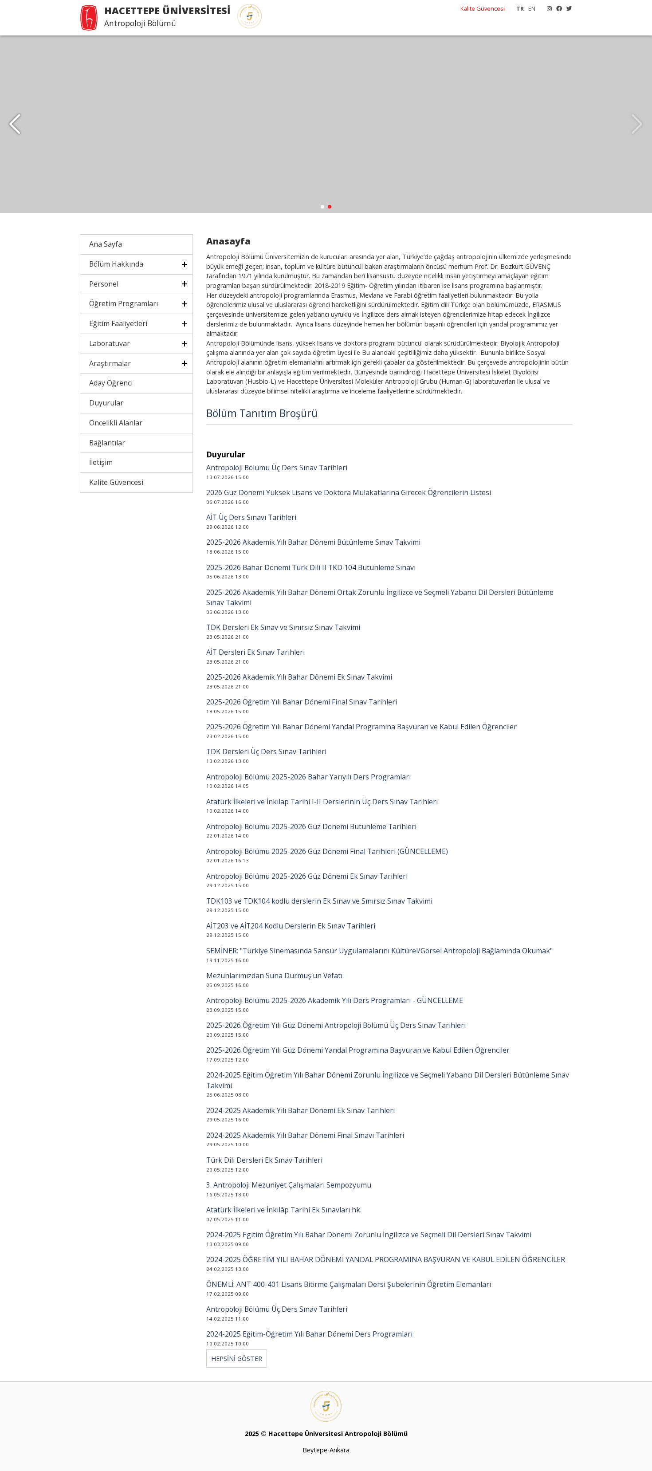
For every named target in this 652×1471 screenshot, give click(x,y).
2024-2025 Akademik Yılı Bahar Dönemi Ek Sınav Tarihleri (300, 1110)
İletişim (101, 462)
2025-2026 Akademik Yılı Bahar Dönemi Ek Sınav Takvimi (299, 677)
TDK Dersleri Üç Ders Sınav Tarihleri (266, 751)
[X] (567, 8)
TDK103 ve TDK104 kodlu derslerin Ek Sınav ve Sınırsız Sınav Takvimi (319, 901)
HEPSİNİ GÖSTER (236, 1358)
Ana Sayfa (105, 244)
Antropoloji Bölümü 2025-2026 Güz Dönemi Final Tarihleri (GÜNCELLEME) (327, 851)
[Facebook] (557, 8)
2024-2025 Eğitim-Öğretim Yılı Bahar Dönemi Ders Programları (309, 1334)
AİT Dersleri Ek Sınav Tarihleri (255, 652)
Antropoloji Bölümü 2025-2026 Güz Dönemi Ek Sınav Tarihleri (307, 876)
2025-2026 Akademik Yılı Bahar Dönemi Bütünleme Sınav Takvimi (313, 542)
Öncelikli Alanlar (115, 423)
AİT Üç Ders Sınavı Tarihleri (251, 517)
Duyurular (106, 403)
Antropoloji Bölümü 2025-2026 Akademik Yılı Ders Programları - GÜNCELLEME (334, 1000)
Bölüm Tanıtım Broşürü (262, 413)
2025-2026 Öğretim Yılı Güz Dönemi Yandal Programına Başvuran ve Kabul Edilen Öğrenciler (358, 1050)
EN (531, 8)
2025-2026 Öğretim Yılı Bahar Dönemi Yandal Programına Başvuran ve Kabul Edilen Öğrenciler (361, 727)
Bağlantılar (107, 443)
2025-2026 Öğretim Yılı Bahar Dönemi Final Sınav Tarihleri (301, 702)
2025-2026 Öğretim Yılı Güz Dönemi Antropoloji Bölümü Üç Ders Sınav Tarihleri (336, 1025)
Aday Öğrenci (111, 383)
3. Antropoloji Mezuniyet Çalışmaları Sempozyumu (288, 1185)
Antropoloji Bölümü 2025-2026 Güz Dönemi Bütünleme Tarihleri (311, 826)
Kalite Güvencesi (482, 8)
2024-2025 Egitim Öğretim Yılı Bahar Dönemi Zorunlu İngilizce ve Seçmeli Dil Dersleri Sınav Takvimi (368, 1234)
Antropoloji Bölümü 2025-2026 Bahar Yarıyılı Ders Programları (308, 777)
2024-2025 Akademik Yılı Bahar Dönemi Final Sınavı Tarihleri (305, 1135)
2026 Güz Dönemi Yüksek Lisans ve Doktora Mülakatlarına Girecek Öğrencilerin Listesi (348, 492)
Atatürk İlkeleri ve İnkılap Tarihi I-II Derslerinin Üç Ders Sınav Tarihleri (322, 801)
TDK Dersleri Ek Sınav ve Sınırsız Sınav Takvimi (283, 627)
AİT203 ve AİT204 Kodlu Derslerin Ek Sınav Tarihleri (290, 926)
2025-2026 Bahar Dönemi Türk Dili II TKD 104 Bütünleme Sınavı (311, 567)
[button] (15, 124)
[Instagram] (547, 8)
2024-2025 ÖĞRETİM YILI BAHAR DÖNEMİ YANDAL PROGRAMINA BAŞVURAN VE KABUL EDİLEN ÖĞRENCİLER (385, 1259)
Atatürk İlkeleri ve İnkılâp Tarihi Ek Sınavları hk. (283, 1210)
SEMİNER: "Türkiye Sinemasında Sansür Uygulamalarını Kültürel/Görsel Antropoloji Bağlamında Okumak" (379, 951)
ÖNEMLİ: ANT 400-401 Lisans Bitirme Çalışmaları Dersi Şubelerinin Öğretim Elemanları (348, 1284)
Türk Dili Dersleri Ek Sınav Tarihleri (264, 1160)
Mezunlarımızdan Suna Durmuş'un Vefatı (274, 975)
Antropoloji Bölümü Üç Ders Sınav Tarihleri (276, 467)
